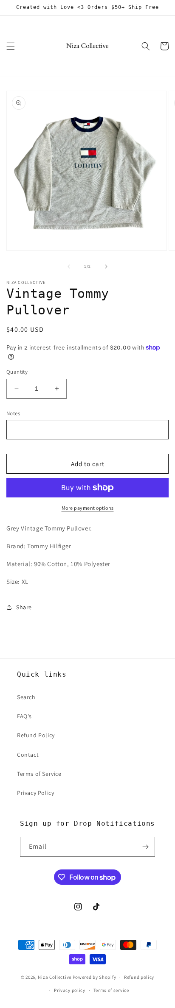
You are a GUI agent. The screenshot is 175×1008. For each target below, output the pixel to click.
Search (26, 697)
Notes (13, 413)
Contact (28, 754)
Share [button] (24, 607)
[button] (10, 46)
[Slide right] (106, 266)
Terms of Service (39, 774)
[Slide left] (68, 266)
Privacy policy (69, 990)
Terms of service (111, 990)
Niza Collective (54, 977)
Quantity (17, 371)
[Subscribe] (145, 847)
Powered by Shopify (94, 977)
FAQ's (24, 716)
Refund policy (139, 977)
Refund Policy (36, 735)
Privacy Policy (35, 793)
